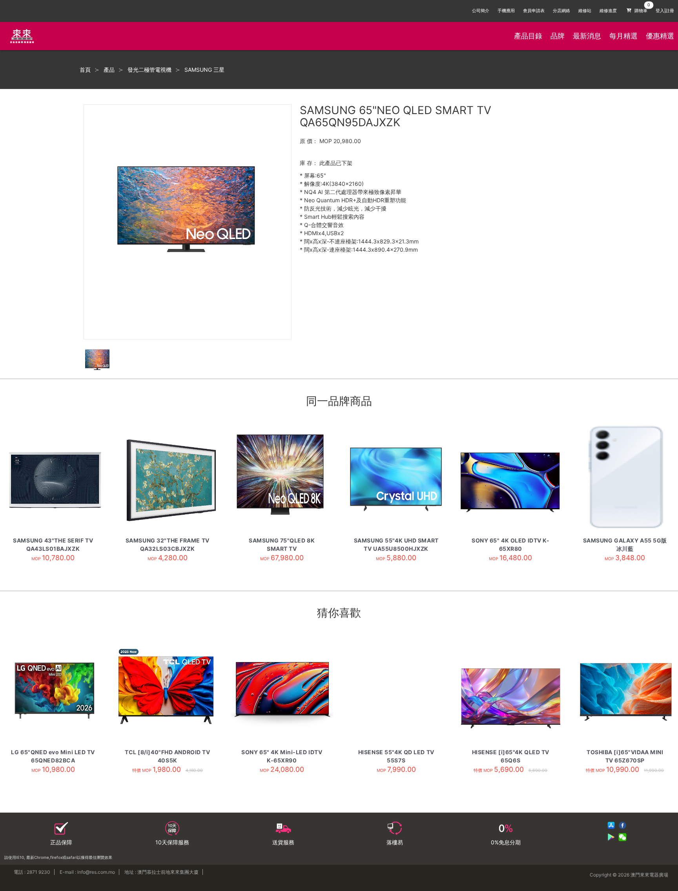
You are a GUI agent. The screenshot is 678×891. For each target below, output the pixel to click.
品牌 (557, 36)
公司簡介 (480, 10)
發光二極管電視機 (149, 70)
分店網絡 (561, 10)
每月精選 (623, 36)
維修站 (584, 10)
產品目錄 (528, 36)
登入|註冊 (665, 10)
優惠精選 (660, 36)
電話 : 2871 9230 (32, 872)
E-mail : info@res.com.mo (87, 872)
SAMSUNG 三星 (204, 70)
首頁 (85, 70)
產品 (109, 70)
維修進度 (608, 10)
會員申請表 (534, 10)
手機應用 (506, 10)
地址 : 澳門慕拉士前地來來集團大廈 (161, 872)
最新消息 (587, 36)
